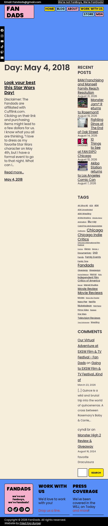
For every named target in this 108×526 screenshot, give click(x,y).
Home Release (83, 275)
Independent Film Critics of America (89, 279)
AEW (96, 205)
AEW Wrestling (84, 214)
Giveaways (94, 270)
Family (81, 257)
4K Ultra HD (83, 205)
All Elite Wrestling (84, 218)
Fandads (86, 265)
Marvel (80, 285)
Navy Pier (82, 301)
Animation (82, 222)
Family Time (83, 261)
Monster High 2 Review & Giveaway (89, 441)
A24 (91, 205)
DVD (95, 252)
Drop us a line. (49, 510)
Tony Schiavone (83, 322)
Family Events (93, 257)
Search (96, 472)
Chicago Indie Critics (90, 237)
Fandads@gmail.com (27, 2)
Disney (87, 249)
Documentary (84, 253)
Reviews (93, 310)
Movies (81, 297)
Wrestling (95, 322)
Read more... (14, 172)
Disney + (95, 249)
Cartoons (81, 231)
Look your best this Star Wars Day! (19, 87)
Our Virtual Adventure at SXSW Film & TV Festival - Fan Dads (89, 351)
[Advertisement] (54, 40)
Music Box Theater (92, 298)
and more (80, 510)
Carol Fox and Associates (90, 226)
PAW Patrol (97, 306)
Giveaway (83, 270)
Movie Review (88, 289)
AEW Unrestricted (85, 210)
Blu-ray (92, 221)
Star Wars (82, 314)
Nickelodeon (85, 305)
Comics (80, 249)
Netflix (92, 301)
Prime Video (83, 310)
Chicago (95, 230)
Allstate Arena (97, 218)
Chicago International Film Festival (89, 244)
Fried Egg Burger (30, 523)
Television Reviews (89, 318)
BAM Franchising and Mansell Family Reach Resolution (91, 86)
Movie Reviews (90, 293)
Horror (93, 274)
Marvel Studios (91, 285)
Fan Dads (15, 12)
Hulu (100, 275)
